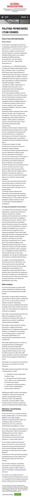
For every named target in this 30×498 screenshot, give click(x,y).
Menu (6, 17)
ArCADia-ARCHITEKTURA (15, 5)
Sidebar (23, 17)
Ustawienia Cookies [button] (7, 494)
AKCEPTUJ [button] (17, 494)
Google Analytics (15, 417)
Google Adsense (18, 439)
